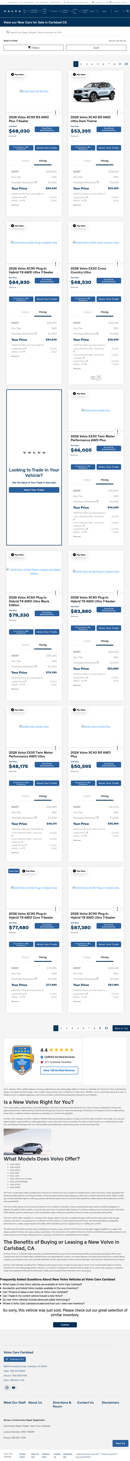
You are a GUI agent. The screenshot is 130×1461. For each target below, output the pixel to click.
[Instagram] (7, 1387)
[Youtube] (13, 1387)
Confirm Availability (47, 129)
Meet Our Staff (15, 1402)
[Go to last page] (126, 64)
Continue (65, 1324)
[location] (64, 2)
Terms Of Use (35, 1455)
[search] (127, 11)
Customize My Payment (21, 148)
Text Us (120, 1443)
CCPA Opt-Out (67, 1455)
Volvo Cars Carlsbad (8, 1455)
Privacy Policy (23, 1455)
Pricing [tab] (43, 160)
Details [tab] (25, 160)
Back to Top (121, 1028)
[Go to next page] (120, 64)
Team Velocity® (92, 1454)
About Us (35, 1402)
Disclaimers (110, 1402)
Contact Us (16, 1359)
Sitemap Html (45, 1455)
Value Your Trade (47, 147)
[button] (17, 74)
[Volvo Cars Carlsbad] (12, 10)
